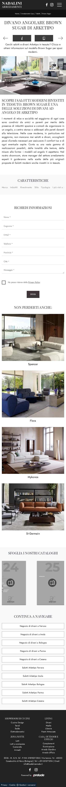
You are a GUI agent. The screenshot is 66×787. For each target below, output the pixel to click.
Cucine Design (17, 722)
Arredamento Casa (27, 13)
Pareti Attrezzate (48, 731)
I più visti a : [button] (58, 187)
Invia (33, 294)
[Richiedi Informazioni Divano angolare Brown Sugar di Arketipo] (22, 38)
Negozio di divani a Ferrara (33, 626)
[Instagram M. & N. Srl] (50, 5)
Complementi (48, 743)
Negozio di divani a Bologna (33, 642)
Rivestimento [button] (26, 187)
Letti (17, 740)
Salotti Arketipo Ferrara (33, 667)
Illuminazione (48, 746)
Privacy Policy (34, 282)
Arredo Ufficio (48, 752)
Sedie (17, 728)
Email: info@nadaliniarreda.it (42, 763)
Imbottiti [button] (14, 187)
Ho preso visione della (24, 282)
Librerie (48, 728)
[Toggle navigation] (59, 5)
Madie (48, 725)
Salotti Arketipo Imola (33, 675)
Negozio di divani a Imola (33, 634)
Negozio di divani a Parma (33, 651)
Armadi (17, 749)
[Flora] (33, 393)
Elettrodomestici (17, 731)
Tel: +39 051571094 (44, 761)
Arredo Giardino (48, 749)
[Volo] (5, 38)
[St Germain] (33, 506)
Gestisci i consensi (27, 784)
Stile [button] (37, 187)
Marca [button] (5, 187)
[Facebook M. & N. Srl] (45, 5)
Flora (33, 420)
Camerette (17, 746)
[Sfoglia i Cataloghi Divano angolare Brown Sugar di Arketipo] (44, 38)
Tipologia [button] (45, 187)
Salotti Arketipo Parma (33, 692)
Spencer (33, 364)
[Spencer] (33, 337)
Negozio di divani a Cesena (33, 659)
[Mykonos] (33, 450)
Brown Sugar (46, 13)
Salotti (38, 13)
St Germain (33, 533)
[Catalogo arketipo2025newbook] (43, 583)
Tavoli (17, 725)
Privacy (4, 784)
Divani (48, 722)
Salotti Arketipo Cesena (33, 700)
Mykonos (33, 477)
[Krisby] (60, 38)
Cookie (12, 784)
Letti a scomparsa (17, 743)
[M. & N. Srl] (12, 5)
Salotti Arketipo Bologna (33, 684)
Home (17, 13)
